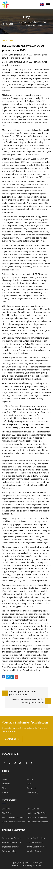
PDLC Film (6, 813)
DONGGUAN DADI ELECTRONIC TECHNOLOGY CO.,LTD (36, 843)
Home (5, 23)
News (29, 783)
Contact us (10, 738)
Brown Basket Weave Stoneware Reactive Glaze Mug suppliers (37, 847)
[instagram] (26, 763)
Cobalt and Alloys (9, 851)
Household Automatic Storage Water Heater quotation (11, 843)
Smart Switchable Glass (36, 817)
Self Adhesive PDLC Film (13, 817)
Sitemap (5, 792)
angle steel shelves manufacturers (10, 847)
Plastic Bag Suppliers (35, 838)
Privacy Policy (32, 792)
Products (6, 783)
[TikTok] (31, 763)
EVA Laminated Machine (37, 821)
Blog (11, 23)
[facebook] (4, 763)
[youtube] (20, 763)
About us (30, 779)
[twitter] (15, 763)
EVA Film (6, 808)
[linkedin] (9, 763)
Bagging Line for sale (11, 838)
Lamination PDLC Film (36, 813)
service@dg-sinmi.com (31, 865)
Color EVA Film (32, 808)
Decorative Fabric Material (13, 821)
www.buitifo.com (33, 851)
